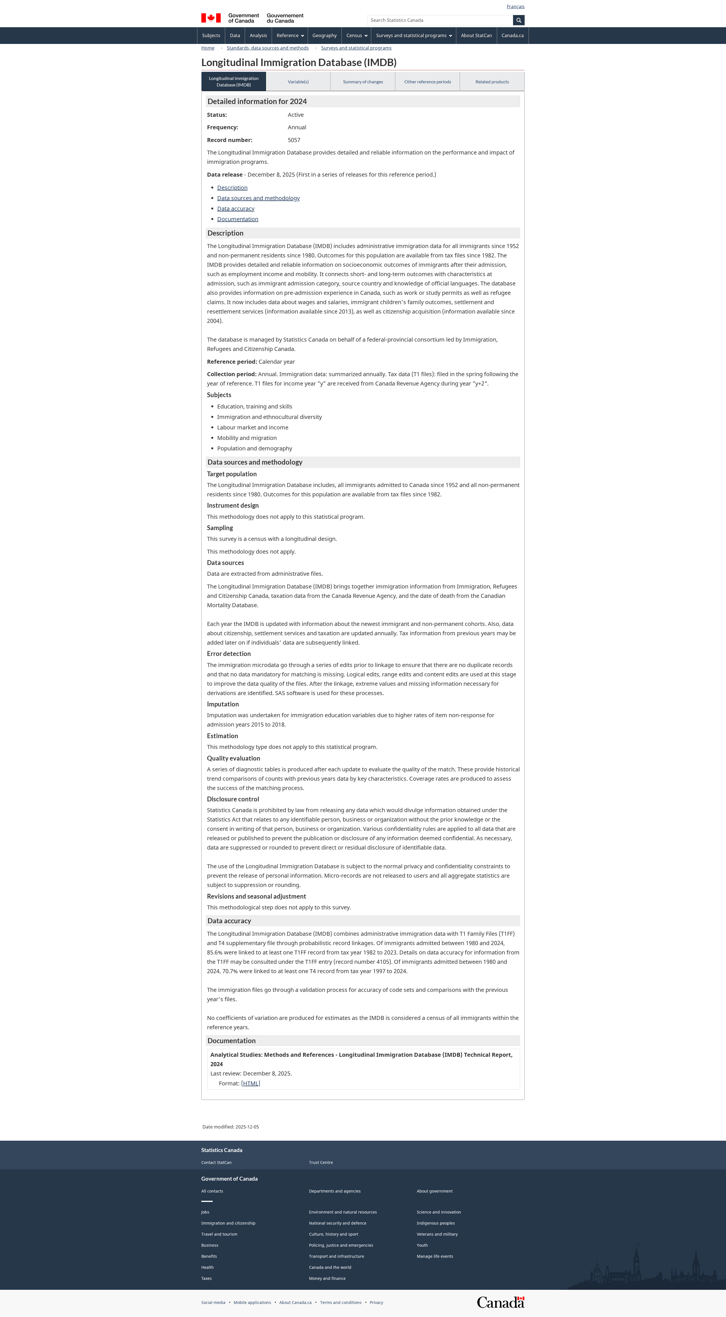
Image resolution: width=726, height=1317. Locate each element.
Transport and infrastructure (336, 1256)
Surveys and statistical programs (356, 48)
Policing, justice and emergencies (341, 1245)
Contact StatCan (216, 1162)
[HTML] (250, 1083)
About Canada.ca (295, 1302)
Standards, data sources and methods (268, 48)
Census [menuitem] (354, 35)
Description (232, 187)
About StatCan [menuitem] (476, 35)
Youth (422, 1245)
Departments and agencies (335, 1191)
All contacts (212, 1191)
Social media (213, 1302)
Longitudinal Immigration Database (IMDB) (234, 81)
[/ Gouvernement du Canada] (252, 18)
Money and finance (327, 1278)
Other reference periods (427, 81)
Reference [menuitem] (288, 35)
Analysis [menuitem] (258, 35)
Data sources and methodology (258, 198)
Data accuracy (235, 208)
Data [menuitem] (235, 35)
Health (207, 1267)
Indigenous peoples (436, 1223)
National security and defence (337, 1223)
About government (435, 1191)
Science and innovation (439, 1212)
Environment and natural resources (343, 1212)
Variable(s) (298, 81)
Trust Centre (321, 1162)
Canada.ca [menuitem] (513, 35)
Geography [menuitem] (325, 35)
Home (207, 48)
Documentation (237, 219)
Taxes (206, 1278)
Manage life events (435, 1256)
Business (209, 1245)
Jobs (205, 1212)
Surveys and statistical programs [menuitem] (411, 35)
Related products (492, 81)
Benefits (209, 1256)
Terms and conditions (341, 1302)
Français (516, 6)
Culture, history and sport (333, 1234)
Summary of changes (363, 81)
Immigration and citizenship (228, 1223)
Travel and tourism (219, 1234)
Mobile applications (252, 1302)
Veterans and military (437, 1234)
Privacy (376, 1302)
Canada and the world (330, 1267)
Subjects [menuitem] (211, 35)
